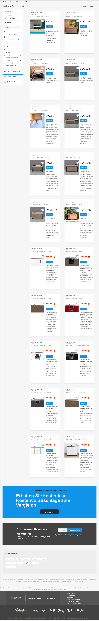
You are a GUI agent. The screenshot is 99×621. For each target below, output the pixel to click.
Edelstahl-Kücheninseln (39, 559)
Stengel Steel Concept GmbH (13, 40)
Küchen (20, 563)
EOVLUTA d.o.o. (11, 34)
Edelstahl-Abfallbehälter (23, 559)
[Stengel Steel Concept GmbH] (52, 256)
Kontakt (49, 26)
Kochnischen (9, 559)
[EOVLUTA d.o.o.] (52, 21)
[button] (12, 23)
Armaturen (35, 563)
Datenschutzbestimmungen (73, 534)
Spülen (27, 563)
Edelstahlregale (10, 563)
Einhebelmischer (10, 567)
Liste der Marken (71, 593)
